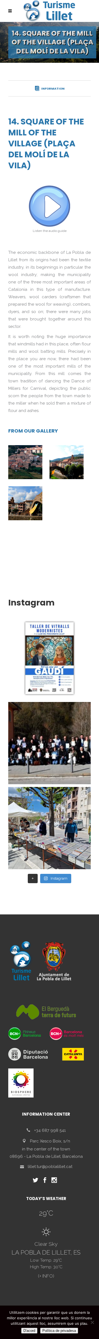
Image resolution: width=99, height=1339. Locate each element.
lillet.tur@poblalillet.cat (50, 1166)
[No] (92, 1322)
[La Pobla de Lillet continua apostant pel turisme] (49, 743)
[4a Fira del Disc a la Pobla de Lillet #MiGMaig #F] (49, 828)
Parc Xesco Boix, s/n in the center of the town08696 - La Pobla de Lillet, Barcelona (46, 1149)
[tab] (49, 88)
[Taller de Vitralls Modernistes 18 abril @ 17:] (49, 658)
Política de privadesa (59, 1331)
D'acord (29, 1331)
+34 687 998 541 (50, 1130)
